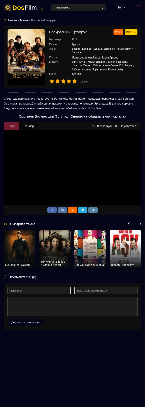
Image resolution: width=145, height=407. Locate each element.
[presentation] (130, 223)
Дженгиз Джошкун (118, 61)
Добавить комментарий (25, 322)
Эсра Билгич (99, 69)
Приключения (123, 48)
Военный (87, 48)
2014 (74, 39)
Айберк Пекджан (81, 69)
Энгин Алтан (79, 61)
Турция (76, 44)
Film (27, 7)
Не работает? (128, 126)
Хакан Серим (110, 65)
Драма (98, 48)
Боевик (76, 48)
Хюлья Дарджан (97, 61)
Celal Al (97, 65)
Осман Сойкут (116, 69)
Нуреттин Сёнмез (82, 65)
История (108, 48)
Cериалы (77, 52)
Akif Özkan (94, 57)
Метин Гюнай (79, 57)
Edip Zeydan (126, 65)
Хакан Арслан (110, 57)
